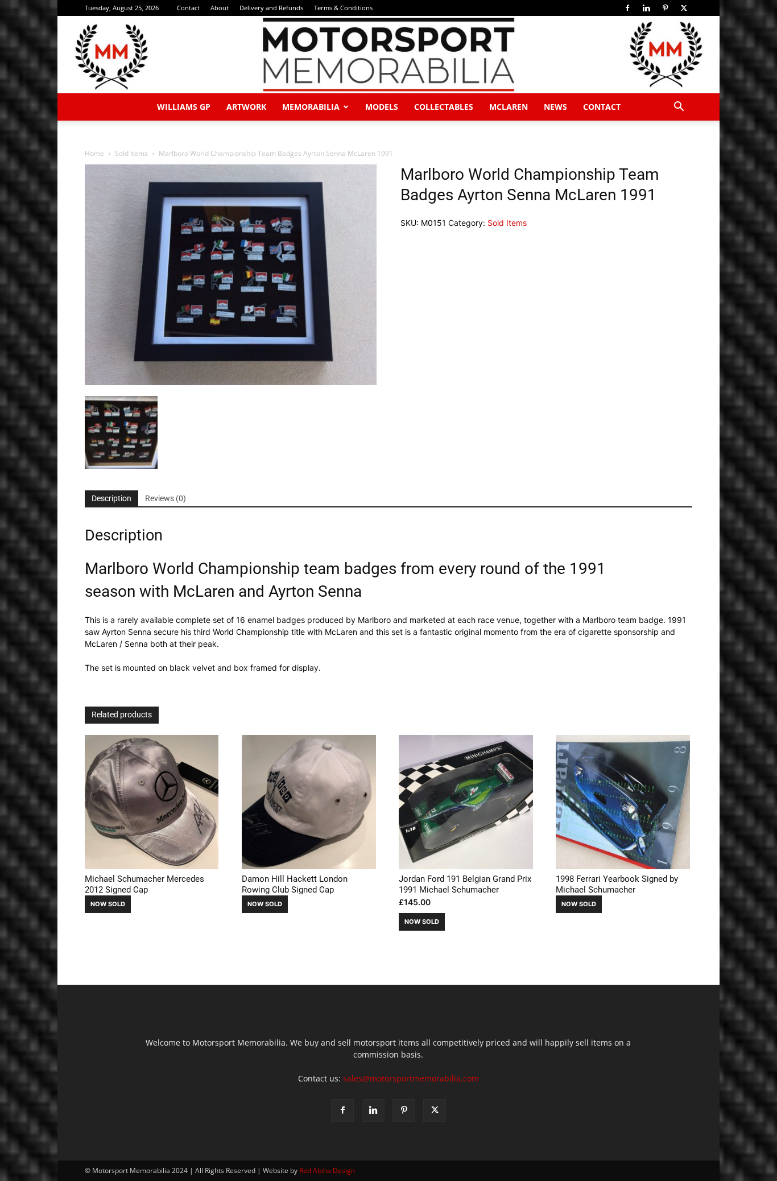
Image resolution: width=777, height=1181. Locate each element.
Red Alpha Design (327, 1170)
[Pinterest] (664, 8)
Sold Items (131, 153)
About (219, 7)
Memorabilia (311, 106)
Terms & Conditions (343, 7)
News (555, 106)
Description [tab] (111, 498)
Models (381, 106)
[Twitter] (683, 8)
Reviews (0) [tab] (165, 498)
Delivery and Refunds (271, 7)
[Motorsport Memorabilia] (388, 54)
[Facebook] (627, 8)
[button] (678, 107)
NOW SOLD (107, 904)
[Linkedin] (646, 8)
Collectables (443, 106)
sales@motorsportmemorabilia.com (411, 1078)
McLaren (508, 106)
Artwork (246, 106)
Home (94, 153)
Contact (188, 7)
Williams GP (183, 106)
